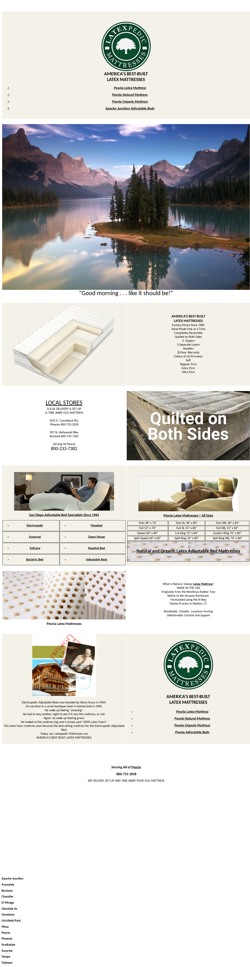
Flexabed (96, 525)
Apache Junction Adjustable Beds (129, 109)
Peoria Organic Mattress (130, 102)
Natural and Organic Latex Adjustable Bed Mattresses (188, 551)
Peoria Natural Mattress (130, 95)
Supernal (35, 537)
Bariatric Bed (34, 559)
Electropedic (35, 525)
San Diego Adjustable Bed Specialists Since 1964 (64, 515)
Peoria (136, 767)
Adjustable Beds (96, 559)
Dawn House (96, 537)
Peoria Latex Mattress (130, 88)
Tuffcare (34, 548)
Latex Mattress (202, 584)
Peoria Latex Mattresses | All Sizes (188, 516)
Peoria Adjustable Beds (192, 732)
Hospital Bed (96, 548)
